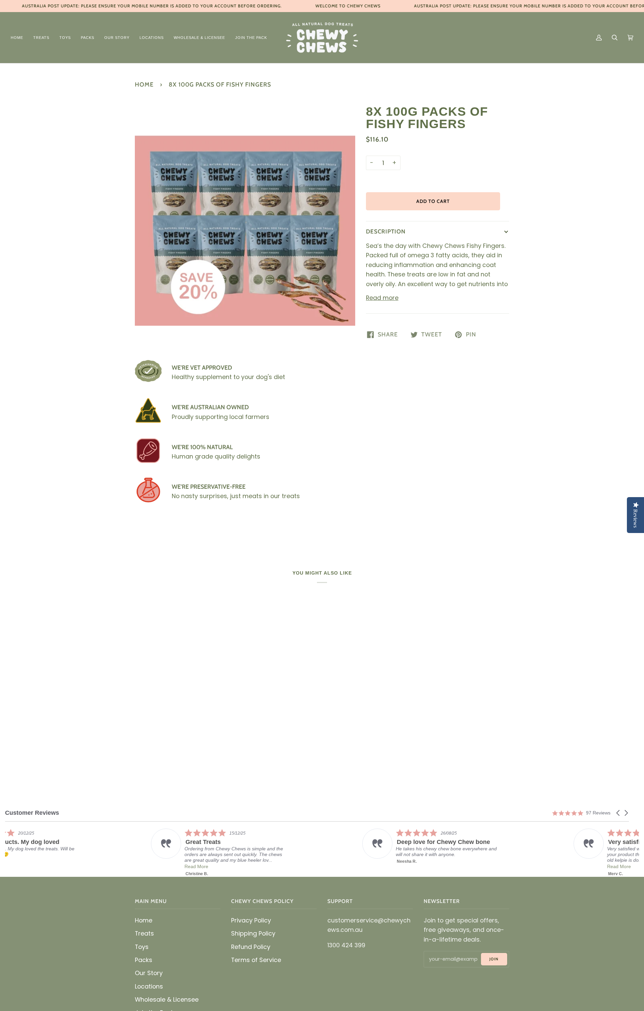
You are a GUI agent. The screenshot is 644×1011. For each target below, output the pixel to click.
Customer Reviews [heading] (32, 813)
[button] (618, 813)
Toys (142, 947)
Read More (262, 866)
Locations (149, 986)
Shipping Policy (253, 933)
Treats (144, 933)
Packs (143, 960)
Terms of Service (256, 960)
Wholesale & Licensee (167, 999)
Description (386, 231)
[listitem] (72, 846)
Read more (382, 298)
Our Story (149, 973)
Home (144, 84)
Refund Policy (250, 947)
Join (493, 959)
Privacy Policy (251, 920)
